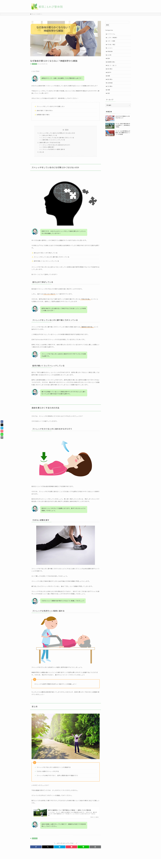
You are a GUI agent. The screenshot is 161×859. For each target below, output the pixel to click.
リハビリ (34, 64)
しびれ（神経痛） (112, 37)
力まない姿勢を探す (48, 147)
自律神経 (110, 83)
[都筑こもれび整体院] (47, 6)
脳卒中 (109, 72)
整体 (108, 58)
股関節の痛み (111, 62)
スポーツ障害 (111, 41)
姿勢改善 (110, 51)
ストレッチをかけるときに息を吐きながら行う (56, 145)
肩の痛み (110, 69)
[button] (36, 846)
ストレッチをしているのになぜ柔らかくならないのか (57, 133)
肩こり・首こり (112, 65)
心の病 (109, 55)
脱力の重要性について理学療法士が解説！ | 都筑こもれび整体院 (69, 810)
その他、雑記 (111, 44)
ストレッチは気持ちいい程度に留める (54, 149)
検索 (107, 25)
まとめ (42, 152)
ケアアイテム (111, 34)
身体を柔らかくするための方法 (50, 142)
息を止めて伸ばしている (50, 135)
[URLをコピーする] (95, 846)
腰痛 (108, 76)
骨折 (108, 93)
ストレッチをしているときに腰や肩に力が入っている (58, 138)
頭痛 (108, 90)
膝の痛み (110, 79)
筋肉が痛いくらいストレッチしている (54, 140)
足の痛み (110, 86)
